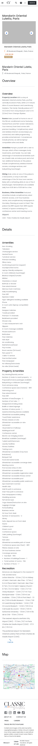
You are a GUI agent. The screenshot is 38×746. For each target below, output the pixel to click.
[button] (6, 33)
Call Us (10, 642)
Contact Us (21, 717)
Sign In (32, 3)
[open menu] (2, 3)
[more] (21, 3)
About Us (7, 717)
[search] (16, 3)
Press (6, 721)
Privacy (6, 743)
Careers (17, 721)
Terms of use (16, 743)
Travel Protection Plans (14, 724)
